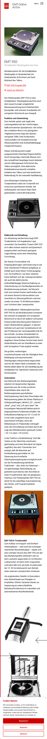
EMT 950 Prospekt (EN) (16, 85)
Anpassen (23, 727)
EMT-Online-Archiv (19, 6)
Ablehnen (23, 734)
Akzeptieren (23, 721)
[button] (38, 3)
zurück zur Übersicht (15, 90)
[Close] (45, 698)
